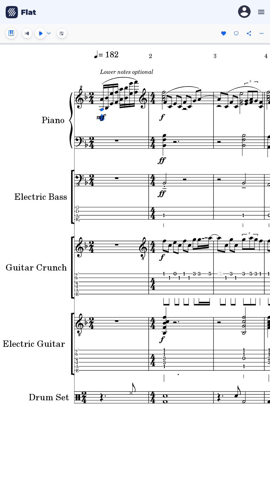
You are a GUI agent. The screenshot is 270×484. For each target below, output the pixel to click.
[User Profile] (244, 12)
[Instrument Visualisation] (62, 33)
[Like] (223, 33)
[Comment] (236, 33)
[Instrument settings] (11, 33)
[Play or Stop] (40, 33)
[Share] (249, 33)
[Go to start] (27, 33)
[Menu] (260, 12)
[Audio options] (49, 33)
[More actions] (261, 33)
